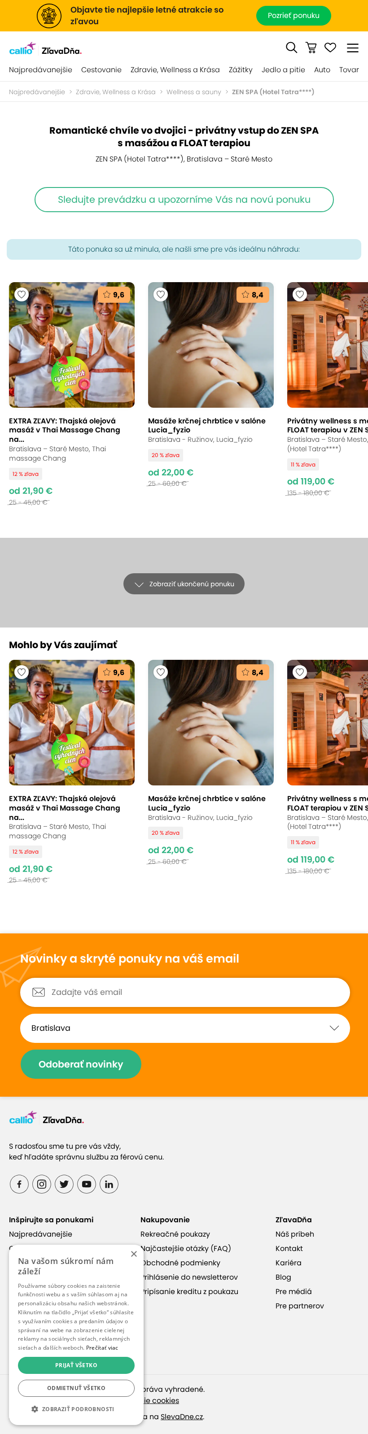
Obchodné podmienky (180, 1263)
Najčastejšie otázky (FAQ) (185, 1248)
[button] (291, 47)
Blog (283, 1277)
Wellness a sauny (193, 91)
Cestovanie (101, 70)
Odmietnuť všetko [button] (76, 1388)
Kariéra (289, 1263)
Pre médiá (294, 1291)
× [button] (133, 1254)
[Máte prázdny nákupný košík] (311, 47)
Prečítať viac (102, 1347)
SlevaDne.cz (182, 1417)
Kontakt (289, 1248)
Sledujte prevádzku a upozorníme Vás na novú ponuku (184, 199)
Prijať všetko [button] (76, 1365)
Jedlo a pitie (283, 70)
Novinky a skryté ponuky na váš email (129, 959)
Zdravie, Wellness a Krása (175, 70)
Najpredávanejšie (40, 70)
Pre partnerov (300, 1306)
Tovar (349, 70)
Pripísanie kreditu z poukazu (189, 1291)
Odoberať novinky (81, 1064)
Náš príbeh (295, 1234)
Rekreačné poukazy (175, 1234)
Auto (322, 70)
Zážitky (241, 70)
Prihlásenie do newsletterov (189, 1277)
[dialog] (76, 1335)
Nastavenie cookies (144, 1400)
